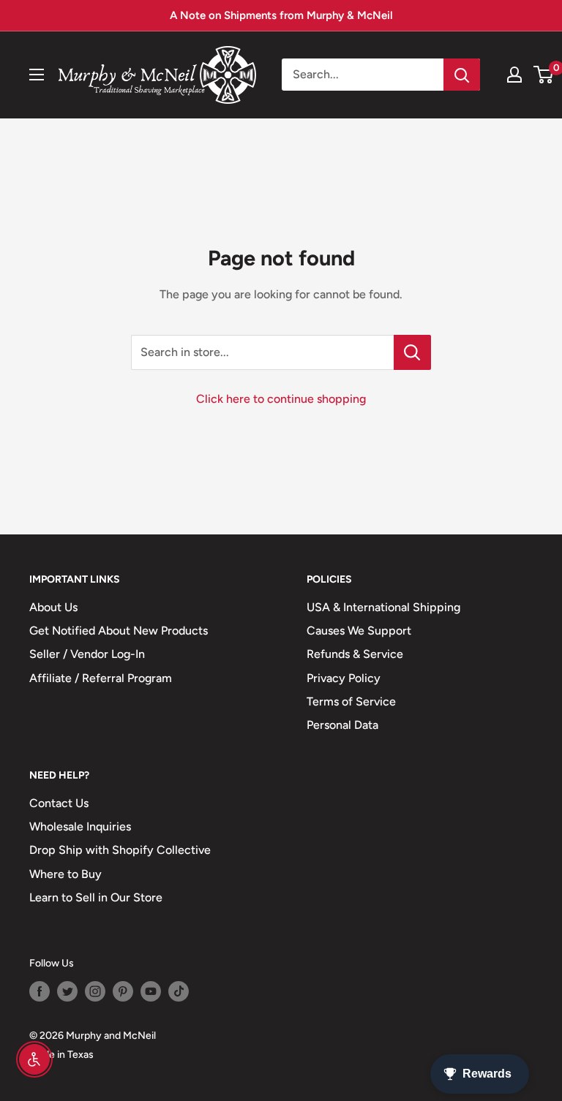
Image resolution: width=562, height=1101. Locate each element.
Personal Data (342, 725)
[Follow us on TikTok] (178, 991)
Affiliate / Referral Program (100, 678)
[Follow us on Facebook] (39, 991)
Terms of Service (351, 701)
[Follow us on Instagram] (95, 991)
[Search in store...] (412, 352)
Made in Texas (61, 1054)
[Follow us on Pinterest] (123, 991)
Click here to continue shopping (281, 399)
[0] (544, 74)
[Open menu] (36, 74)
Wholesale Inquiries (80, 826)
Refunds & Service (355, 654)
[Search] (461, 74)
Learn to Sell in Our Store (95, 897)
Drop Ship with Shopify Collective (120, 850)
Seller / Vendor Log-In (87, 654)
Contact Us (59, 803)
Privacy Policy (344, 678)
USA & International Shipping (383, 607)
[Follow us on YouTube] (150, 991)
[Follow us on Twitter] (67, 991)
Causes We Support (359, 630)
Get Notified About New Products (118, 630)
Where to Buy (65, 874)
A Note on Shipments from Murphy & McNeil (281, 15)
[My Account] (514, 75)
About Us (53, 607)
